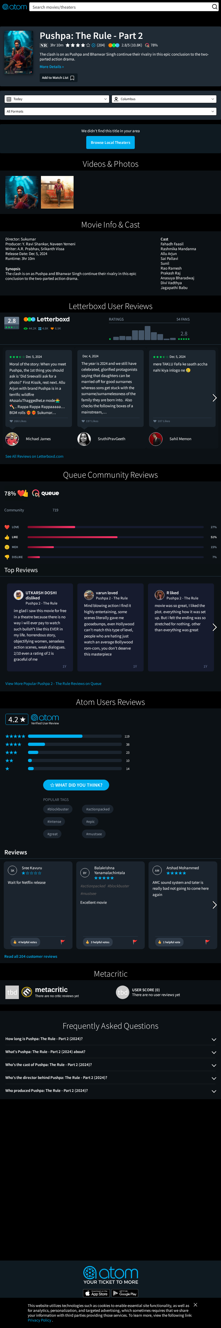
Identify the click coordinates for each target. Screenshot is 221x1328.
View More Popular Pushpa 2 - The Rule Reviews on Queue (53, 683)
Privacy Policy (40, 1320)
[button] (56, 99)
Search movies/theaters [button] (54, 7)
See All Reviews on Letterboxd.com (34, 456)
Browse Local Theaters (110, 142)
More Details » (52, 66)
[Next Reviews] (214, 398)
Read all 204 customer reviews (30, 956)
